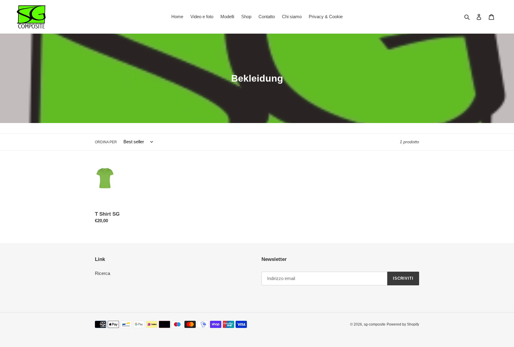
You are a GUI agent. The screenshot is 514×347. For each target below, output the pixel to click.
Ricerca (102, 273)
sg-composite (375, 324)
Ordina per (106, 142)
